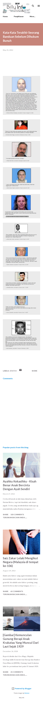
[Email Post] (20, 371)
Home (5, 16)
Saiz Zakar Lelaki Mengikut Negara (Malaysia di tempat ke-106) (20, 562)
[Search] (33, 4)
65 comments (17, 591)
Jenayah (13, 371)
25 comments (17, 672)
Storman (26, 693)
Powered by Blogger (22, 688)
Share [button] (34, 371)
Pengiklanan (19, 16)
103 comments (17, 514)
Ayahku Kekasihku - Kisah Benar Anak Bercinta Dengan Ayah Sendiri (19, 485)
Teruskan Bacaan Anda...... (15, 517)
